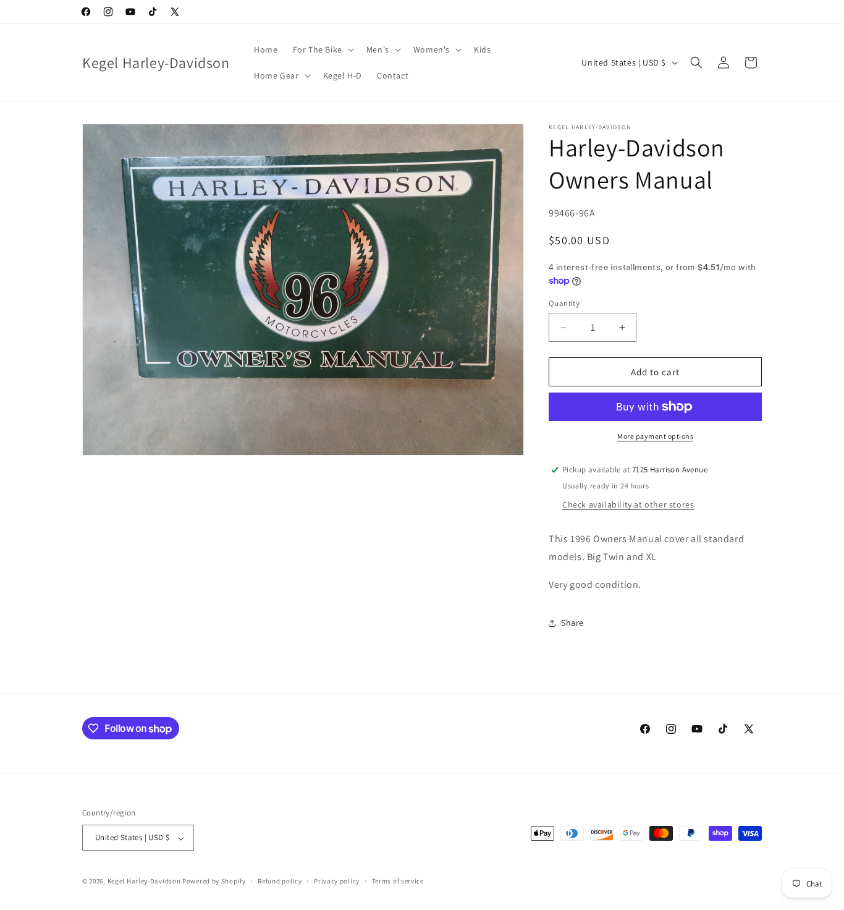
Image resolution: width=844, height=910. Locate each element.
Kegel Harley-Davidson (144, 881)
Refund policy (280, 881)
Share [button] (572, 622)
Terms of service (398, 881)
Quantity (564, 303)
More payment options (655, 436)
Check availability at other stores (628, 504)
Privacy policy (337, 881)
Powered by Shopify (214, 881)
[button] (322, 49)
